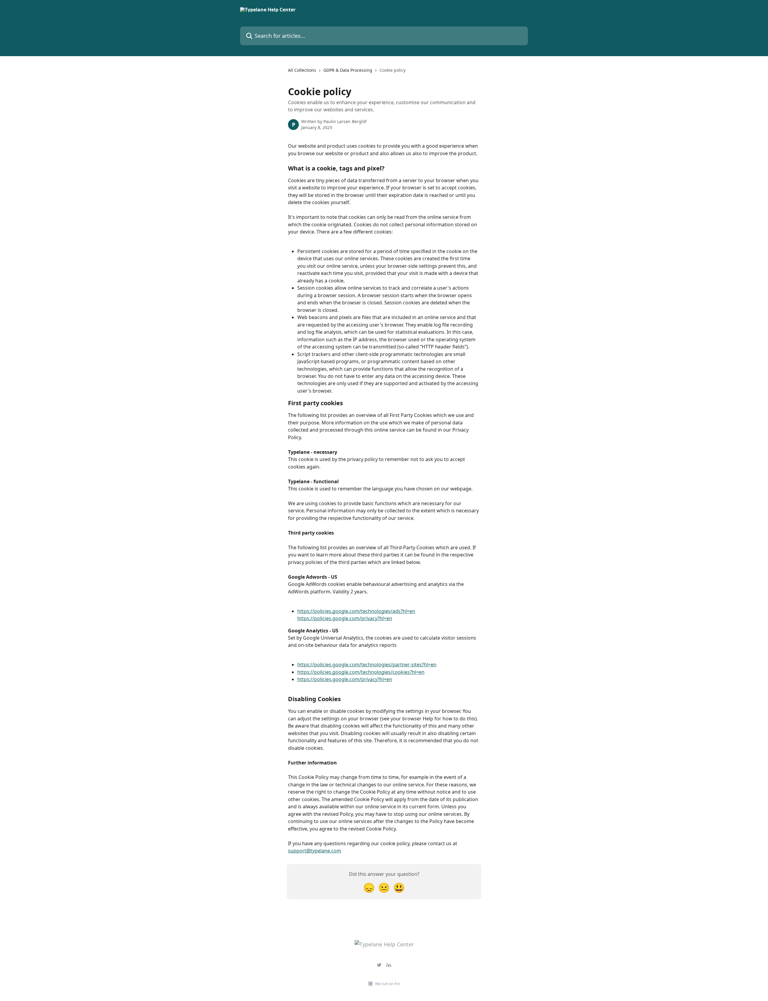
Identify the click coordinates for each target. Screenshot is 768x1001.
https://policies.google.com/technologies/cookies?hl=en (360, 672)
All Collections (302, 70)
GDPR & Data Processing (347, 70)
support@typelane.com (314, 850)
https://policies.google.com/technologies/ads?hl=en (356, 611)
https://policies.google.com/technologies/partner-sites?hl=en (366, 664)
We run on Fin (387, 983)
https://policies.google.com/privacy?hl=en (344, 618)
